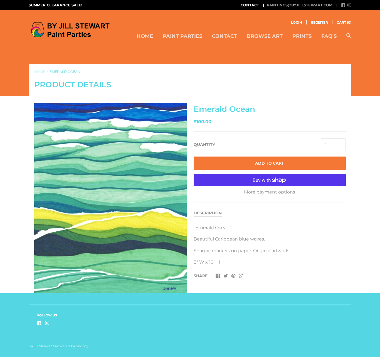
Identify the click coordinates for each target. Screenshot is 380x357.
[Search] (348, 38)
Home (145, 36)
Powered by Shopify (71, 346)
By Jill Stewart (40, 346)
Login (296, 22)
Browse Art (265, 36)
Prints (302, 36)
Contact (224, 36)
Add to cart (269, 163)
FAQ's (329, 36)
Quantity (204, 144)
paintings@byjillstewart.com (299, 5)
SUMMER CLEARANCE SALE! (55, 5)
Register (319, 22)
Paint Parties (182, 36)
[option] (110, 198)
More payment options (269, 192)
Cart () (344, 22)
